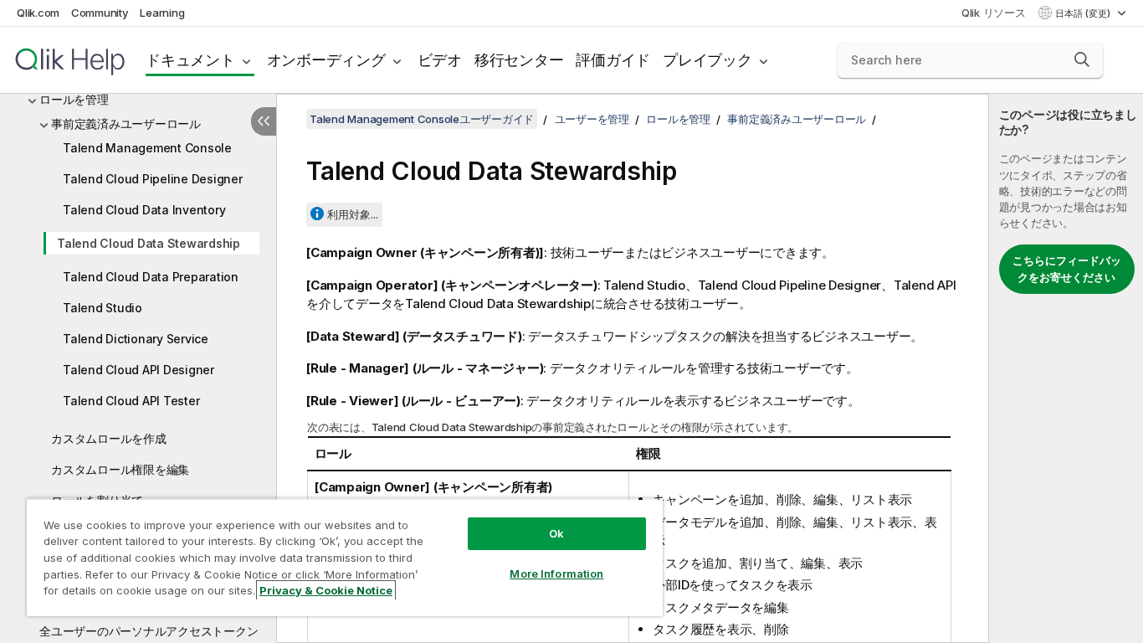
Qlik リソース (993, 12)
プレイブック (707, 60)
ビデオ (440, 60)
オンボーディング (326, 60)
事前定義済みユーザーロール (126, 123)
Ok (556, 533)
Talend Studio (102, 308)
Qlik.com (38, 12)
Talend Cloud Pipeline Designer (153, 179)
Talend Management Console (147, 148)
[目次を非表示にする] (263, 121)
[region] (345, 557)
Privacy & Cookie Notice (325, 590)
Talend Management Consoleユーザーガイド (422, 119)
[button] (1081, 59)
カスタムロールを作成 (109, 438)
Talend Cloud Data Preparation (150, 277)
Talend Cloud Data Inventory (144, 210)
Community (100, 12)
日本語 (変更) (1084, 13)
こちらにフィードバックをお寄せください (1066, 269)
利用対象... (352, 214)
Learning (162, 12)
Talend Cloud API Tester (131, 401)
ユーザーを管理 (592, 119)
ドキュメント (190, 60)
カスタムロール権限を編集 (120, 469)
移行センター (519, 60)
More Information (556, 573)
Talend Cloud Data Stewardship (148, 243)
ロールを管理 (74, 99)
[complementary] (1066, 368)
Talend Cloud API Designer (138, 370)
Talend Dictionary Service (135, 339)
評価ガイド (613, 60)
